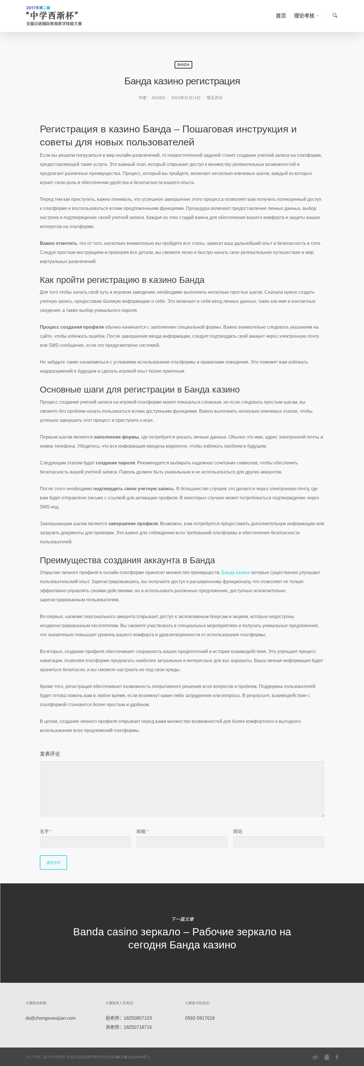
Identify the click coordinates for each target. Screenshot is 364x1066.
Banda (183, 65)
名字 (46, 831)
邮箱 (142, 831)
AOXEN (158, 97)
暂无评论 (215, 97)
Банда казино (236, 572)
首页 (281, 16)
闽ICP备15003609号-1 (132, 1057)
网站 (237, 831)
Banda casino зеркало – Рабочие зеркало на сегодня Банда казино (182, 933)
